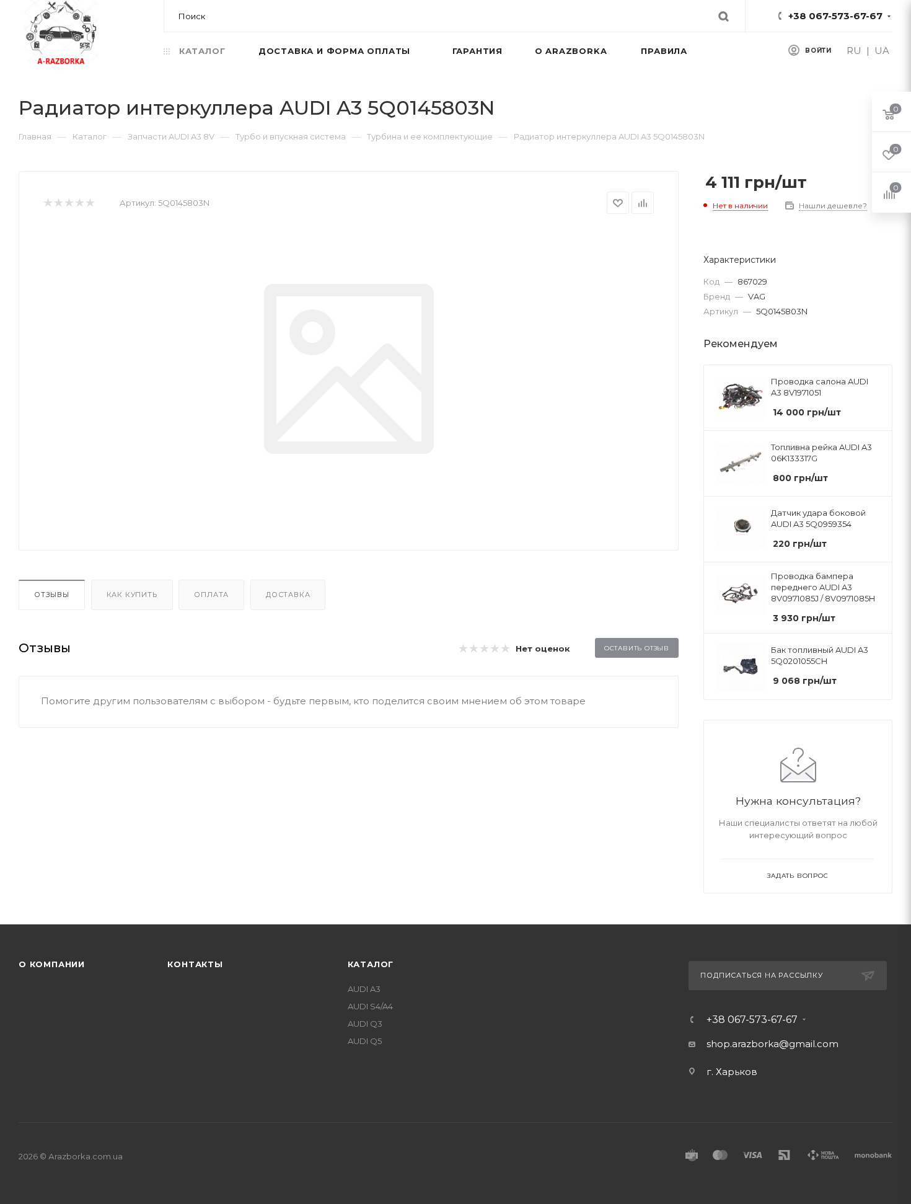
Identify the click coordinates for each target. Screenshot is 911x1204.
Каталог (371, 964)
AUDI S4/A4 (370, 1006)
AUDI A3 (364, 989)
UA (881, 50)
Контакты (194, 964)
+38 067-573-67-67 (835, 16)
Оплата (211, 594)
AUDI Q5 (365, 1041)
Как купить (132, 594)
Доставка (288, 594)
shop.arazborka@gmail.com (772, 1044)
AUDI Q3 (365, 1024)
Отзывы (51, 594)
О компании (52, 964)
